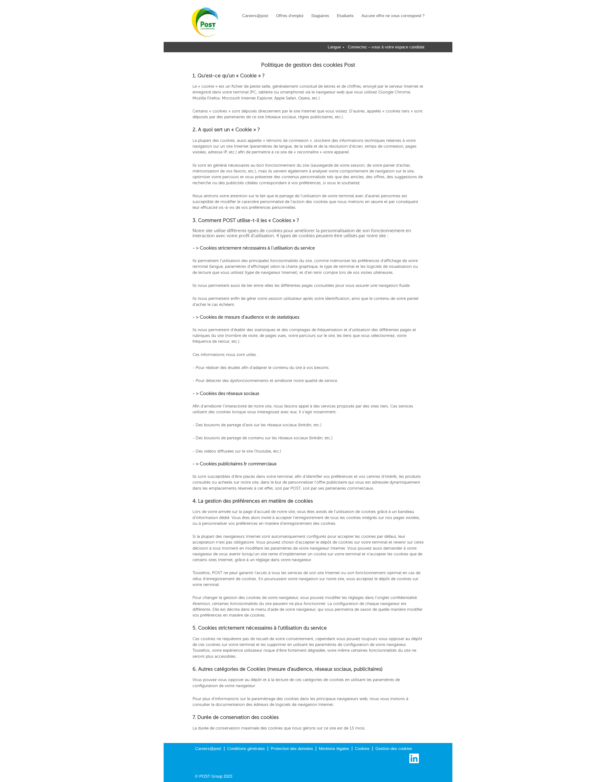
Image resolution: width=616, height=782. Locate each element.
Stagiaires (320, 15)
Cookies (362, 748)
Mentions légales (334, 748)
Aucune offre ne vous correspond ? (392, 15)
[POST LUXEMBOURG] (205, 22)
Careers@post (255, 15)
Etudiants (345, 15)
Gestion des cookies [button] (393, 748)
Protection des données (292, 748)
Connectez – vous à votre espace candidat (386, 47)
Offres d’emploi (289, 15)
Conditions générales (246, 748)
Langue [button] (335, 47)
